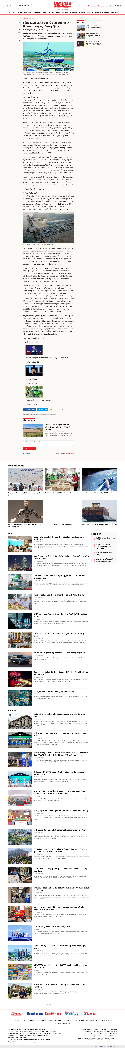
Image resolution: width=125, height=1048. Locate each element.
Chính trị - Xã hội (14, 12)
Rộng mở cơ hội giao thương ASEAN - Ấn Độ (99, 524)
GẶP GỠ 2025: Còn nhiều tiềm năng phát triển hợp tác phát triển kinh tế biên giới (93, 43)
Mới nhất (14, 5)
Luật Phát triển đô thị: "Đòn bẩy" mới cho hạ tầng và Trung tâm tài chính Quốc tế (61, 557)
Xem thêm (48, 1004)
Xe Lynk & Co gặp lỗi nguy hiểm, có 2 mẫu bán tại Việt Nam (59, 653)
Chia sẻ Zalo (43, 409)
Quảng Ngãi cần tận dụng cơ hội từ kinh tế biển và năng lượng (61, 811)
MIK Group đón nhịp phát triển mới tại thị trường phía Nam (60, 830)
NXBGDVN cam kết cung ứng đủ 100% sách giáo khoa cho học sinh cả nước (61, 966)
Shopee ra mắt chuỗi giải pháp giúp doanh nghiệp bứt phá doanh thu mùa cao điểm (59, 908)
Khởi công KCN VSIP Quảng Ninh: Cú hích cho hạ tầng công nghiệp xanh (60, 773)
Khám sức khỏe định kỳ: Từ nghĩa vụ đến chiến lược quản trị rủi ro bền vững (61, 889)
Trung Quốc (46, 414)
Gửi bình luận (29, 449)
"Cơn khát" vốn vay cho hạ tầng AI (58, 524)
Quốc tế (67, 12)
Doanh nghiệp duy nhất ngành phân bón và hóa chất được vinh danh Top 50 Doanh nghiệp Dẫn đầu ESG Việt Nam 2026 (61, 754)
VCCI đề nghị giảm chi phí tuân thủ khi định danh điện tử (59, 595)
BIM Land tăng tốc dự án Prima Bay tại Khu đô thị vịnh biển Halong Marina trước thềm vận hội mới (59, 792)
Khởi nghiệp (51, 12)
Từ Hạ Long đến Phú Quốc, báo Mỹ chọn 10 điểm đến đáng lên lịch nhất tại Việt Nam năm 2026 (60, 850)
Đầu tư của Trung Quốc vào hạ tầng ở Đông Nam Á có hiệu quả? (93, 35)
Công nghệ (107, 12)
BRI (40, 414)
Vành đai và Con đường (31, 414)
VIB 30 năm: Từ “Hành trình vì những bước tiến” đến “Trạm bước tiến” (60, 985)
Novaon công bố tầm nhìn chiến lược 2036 (52, 926)
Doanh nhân (36, 12)
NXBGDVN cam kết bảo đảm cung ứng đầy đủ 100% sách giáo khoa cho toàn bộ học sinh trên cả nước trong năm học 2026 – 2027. (60, 973)
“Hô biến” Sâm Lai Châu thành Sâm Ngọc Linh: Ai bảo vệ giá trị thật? (61, 634)
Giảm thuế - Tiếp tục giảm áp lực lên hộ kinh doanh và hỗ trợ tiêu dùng (60, 870)
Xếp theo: (57, 453)
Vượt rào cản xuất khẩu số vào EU (58, 493)
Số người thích (70, 453)
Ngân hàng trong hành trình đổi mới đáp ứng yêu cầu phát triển (59, 715)
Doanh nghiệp (27, 12)
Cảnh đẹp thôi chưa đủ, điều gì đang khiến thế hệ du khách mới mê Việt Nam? (61, 673)
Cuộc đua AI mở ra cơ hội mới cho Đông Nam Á (25, 494)
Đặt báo (102, 5)
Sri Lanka (53, 414)
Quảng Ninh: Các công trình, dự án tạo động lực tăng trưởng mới (60, 734)
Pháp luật (44, 12)
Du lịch (89, 12)
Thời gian (62, 453)
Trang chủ (25, 18)
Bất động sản (60, 12)
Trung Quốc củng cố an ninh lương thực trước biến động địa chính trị (58, 427)
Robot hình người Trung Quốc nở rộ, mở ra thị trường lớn (24, 525)
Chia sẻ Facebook (30, 409)
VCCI (21, 12)
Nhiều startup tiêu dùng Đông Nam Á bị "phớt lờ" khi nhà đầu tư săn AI (60, 615)
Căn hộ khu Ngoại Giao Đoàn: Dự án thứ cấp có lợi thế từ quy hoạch (60, 947)
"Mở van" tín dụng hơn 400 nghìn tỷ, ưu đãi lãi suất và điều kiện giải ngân (59, 576)
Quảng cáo (110, 5)
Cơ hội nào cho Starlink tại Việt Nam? (97, 493)
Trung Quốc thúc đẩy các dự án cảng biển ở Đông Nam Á (94, 26)
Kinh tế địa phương (97, 12)
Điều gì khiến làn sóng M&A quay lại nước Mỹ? (54, 691)
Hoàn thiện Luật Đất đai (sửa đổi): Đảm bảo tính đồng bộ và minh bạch (59, 538)
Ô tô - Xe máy (115, 12)
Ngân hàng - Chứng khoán (78, 12)
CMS (103, 1046)
